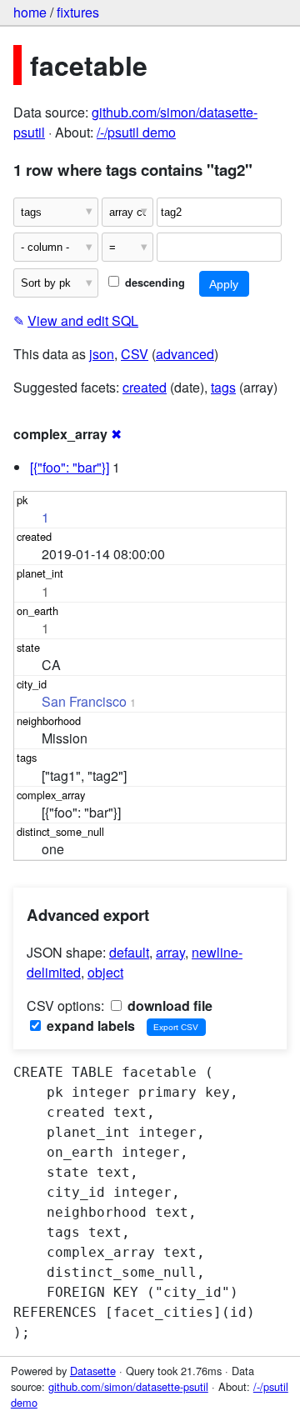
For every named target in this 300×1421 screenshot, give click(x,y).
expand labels (89, 1025)
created (144, 387)
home (30, 12)
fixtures (78, 12)
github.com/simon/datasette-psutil (128, 1386)
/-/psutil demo (136, 132)
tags (223, 387)
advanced (185, 353)
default (129, 952)
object (105, 972)
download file (168, 1005)
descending (153, 282)
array (170, 952)
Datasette (93, 1370)
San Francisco (84, 701)
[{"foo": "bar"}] (69, 467)
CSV (134, 353)
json (101, 353)
